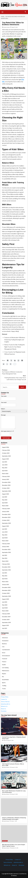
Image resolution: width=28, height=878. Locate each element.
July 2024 (4, 497)
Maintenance (5, 670)
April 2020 (5, 608)
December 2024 (6, 482)
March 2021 (5, 581)
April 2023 (5, 537)
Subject (3, 408)
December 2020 (6, 587)
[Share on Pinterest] (22, 360)
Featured (4, 658)
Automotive (5, 640)
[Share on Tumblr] (7, 364)
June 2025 (4, 464)
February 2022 (6, 564)
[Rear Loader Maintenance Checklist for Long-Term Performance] (14, 780)
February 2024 (6, 508)
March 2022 (5, 561)
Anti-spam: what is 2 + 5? (7, 431)
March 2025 (5, 473)
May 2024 (4, 499)
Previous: (12, 371)
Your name (3, 396)
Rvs (3, 676)
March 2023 (5, 540)
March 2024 (5, 505)
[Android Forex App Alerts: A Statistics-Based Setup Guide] (14, 726)
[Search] (25, 11)
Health (4, 664)
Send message (6, 438)
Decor (3, 652)
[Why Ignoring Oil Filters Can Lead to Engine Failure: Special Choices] (14, 834)
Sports (4, 682)
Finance (4, 661)
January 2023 (5, 546)
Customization (6, 649)
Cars (3, 646)
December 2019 (6, 616)
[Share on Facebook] (7, 360)
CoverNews (22, 873)
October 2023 (5, 520)
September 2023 (6, 523)
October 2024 (5, 488)
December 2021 (6, 567)
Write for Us (4, 706)
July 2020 (4, 602)
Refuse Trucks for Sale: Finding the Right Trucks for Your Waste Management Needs (14, 347)
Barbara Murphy (6, 27)
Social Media (5, 679)
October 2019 (5, 619)
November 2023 (6, 517)
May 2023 (4, 535)
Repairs (4, 673)
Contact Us (4, 699)
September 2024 (6, 491)
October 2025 (5, 453)
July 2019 (4, 628)
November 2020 (6, 590)
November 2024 (6, 485)
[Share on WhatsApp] (18, 360)
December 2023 (6, 514)
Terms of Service (5, 701)
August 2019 (5, 625)
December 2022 (6, 549)
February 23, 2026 (14, 767)
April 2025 (5, 470)
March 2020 (5, 610)
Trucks (4, 688)
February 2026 (6, 450)
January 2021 (5, 584)
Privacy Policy (4, 697)
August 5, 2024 (15, 27)
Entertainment (6, 655)
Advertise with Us (5, 704)
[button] (2, 12)
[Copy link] (15, 364)
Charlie (4, 740)
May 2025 (4, 467)
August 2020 (5, 599)
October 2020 (5, 593)
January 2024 (5, 511)
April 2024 (5, 502)
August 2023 (5, 526)
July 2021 (4, 572)
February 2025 (6, 476)
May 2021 (4, 575)
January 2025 (5, 479)
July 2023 (4, 529)
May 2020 (4, 605)
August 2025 (5, 459)
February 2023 (6, 543)
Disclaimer (3, 711)
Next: (15, 377)
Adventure (5, 637)
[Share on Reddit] (3, 364)
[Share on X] (11, 360)
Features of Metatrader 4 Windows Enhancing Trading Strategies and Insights (14, 340)
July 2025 (4, 462)
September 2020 (6, 596)
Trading (4, 685)
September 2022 (6, 552)
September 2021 (6, 570)
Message (3, 415)
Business (4, 643)
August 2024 (5, 494)
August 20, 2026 (10, 740)
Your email (3, 402)
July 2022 (4, 555)
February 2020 (6, 613)
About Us (3, 708)
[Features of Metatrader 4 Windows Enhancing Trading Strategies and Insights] (14, 807)
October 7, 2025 (14, 821)
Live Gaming (5, 667)
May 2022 (4, 558)
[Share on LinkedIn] (14, 360)
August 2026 (5, 447)
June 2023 (4, 532)
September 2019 (6, 622)
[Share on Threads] (10, 364)
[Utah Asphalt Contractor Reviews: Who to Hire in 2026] (14, 753)
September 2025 (6, 456)
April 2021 (5, 578)
